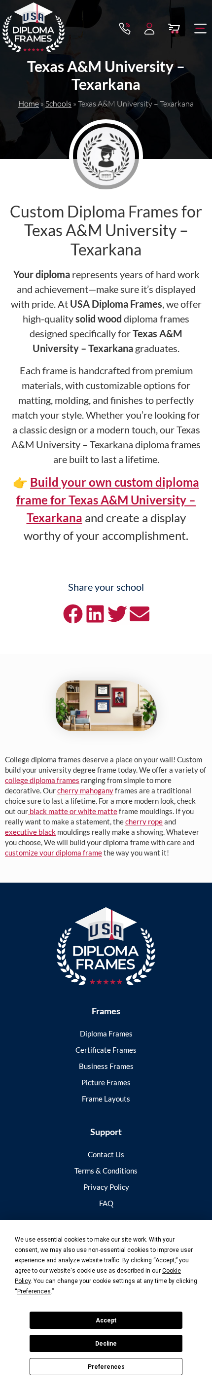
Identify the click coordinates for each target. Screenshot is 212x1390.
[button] (200, 28)
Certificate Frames (106, 1049)
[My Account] (149, 29)
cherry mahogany (85, 790)
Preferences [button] (34, 1291)
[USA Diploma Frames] (106, 946)
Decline (106, 1343)
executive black (30, 831)
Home (28, 103)
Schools (58, 103)
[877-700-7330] (124, 29)
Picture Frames (106, 1082)
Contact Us (106, 1154)
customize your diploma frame (53, 852)
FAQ (106, 1203)
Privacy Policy (106, 1186)
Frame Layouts (106, 1098)
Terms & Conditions (106, 1170)
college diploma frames (42, 780)
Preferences (106, 1366)
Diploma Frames (106, 1033)
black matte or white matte (72, 811)
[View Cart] (174, 29)
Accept (106, 1320)
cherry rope (144, 821)
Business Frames (106, 1066)
